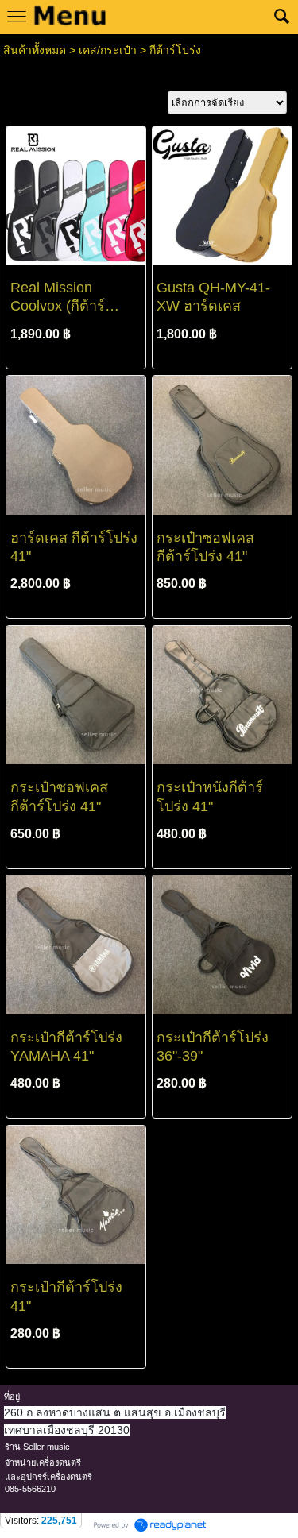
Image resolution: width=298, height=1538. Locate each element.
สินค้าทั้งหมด (34, 50)
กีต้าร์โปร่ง (175, 50)
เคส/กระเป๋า (108, 50)
